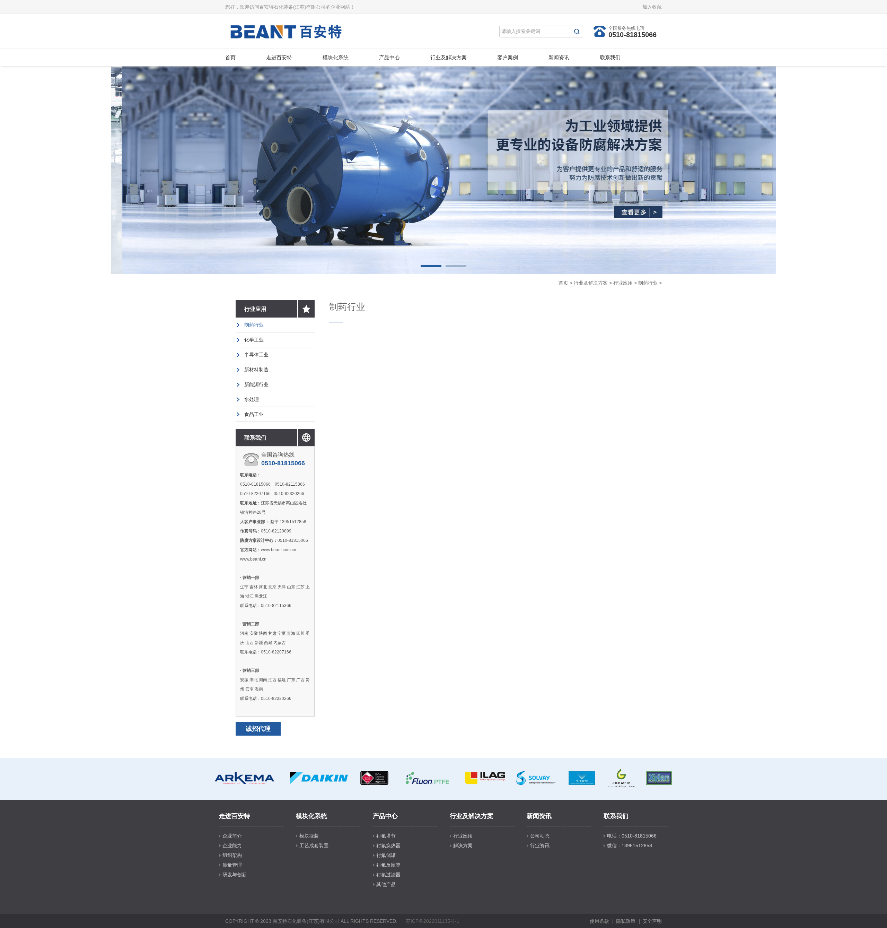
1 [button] (431, 266)
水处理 (251, 399)
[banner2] (443, 170)
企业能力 (232, 845)
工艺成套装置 (313, 845)
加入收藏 (652, 7)
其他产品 (386, 884)
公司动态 (540, 836)
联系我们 (610, 57)
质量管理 (232, 865)
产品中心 (389, 57)
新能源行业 (256, 384)
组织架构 (232, 855)
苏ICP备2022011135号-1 (432, 921)
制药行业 (648, 283)
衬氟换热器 (388, 845)
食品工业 (254, 414)
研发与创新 (234, 874)
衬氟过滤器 (388, 874)
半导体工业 (256, 354)
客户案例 (507, 57)
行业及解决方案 (448, 57)
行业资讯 (540, 845)
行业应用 (623, 283)
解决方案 (463, 845)
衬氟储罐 (386, 855)
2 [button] (456, 266)
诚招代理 (258, 728)
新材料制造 (256, 369)
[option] (443, 170)
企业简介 (232, 836)
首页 (230, 57)
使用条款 (599, 921)
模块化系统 (336, 57)
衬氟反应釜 (388, 865)
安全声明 (652, 921)
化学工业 (254, 339)
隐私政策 (625, 921)
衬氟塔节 (386, 836)
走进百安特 (279, 57)
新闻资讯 (558, 57)
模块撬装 (309, 836)
